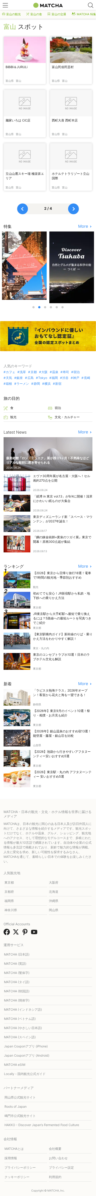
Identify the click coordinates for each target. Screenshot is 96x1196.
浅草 (23, 372)
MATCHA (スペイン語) (20, 1037)
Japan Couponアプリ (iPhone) (26, 1046)
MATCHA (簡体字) (16, 1000)
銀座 (20, 377)
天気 (9, 377)
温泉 (55, 372)
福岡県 (9, 901)
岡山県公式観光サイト (20, 1097)
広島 (30, 377)
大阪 (44, 372)
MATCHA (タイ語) (16, 982)
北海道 (53, 891)
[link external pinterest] (26, 933)
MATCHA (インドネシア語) (23, 1009)
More (83, 226)
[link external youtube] (35, 933)
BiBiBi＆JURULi (16, 67)
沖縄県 (53, 901)
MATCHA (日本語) (16, 954)
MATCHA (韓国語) (16, 991)
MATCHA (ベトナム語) (20, 1019)
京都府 (9, 891)
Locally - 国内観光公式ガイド (25, 1074)
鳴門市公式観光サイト (20, 1116)
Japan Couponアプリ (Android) (26, 1055)
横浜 (47, 383)
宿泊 (76, 372)
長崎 (87, 377)
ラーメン (23, 383)
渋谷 (65, 377)
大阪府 (53, 882)
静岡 (37, 383)
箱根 (9, 383)
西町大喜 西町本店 (65, 120)
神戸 (76, 377)
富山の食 (36, 14)
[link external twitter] (17, 933)
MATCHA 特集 (86, 14)
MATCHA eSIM (14, 1064)
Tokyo (42, 377)
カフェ (10, 372)
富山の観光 (13, 14)
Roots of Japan (15, 1106)
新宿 (58, 383)
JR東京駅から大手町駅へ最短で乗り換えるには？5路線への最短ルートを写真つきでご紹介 (62, 618)
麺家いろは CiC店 (18, 120)
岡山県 (53, 910)
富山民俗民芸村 (63, 67)
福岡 (55, 377)
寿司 (66, 372)
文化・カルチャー (67, 417)
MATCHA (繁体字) (16, 973)
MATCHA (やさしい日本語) (23, 1028)
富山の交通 (59, 14)
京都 (34, 372)
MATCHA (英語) (15, 963)
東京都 (9, 882)
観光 (13, 417)
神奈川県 (10, 910)
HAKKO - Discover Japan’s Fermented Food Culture (41, 1125)
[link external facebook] (8, 933)
